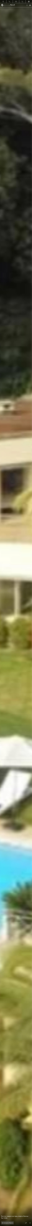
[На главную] (8, 5)
